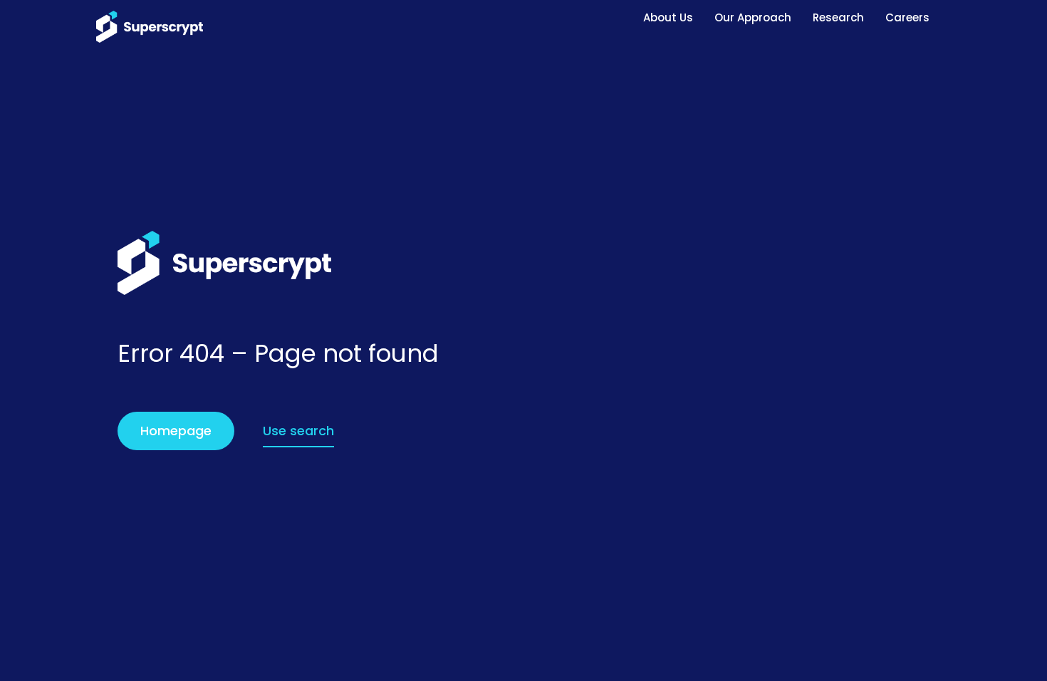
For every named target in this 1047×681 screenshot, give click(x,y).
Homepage (176, 431)
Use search (298, 431)
